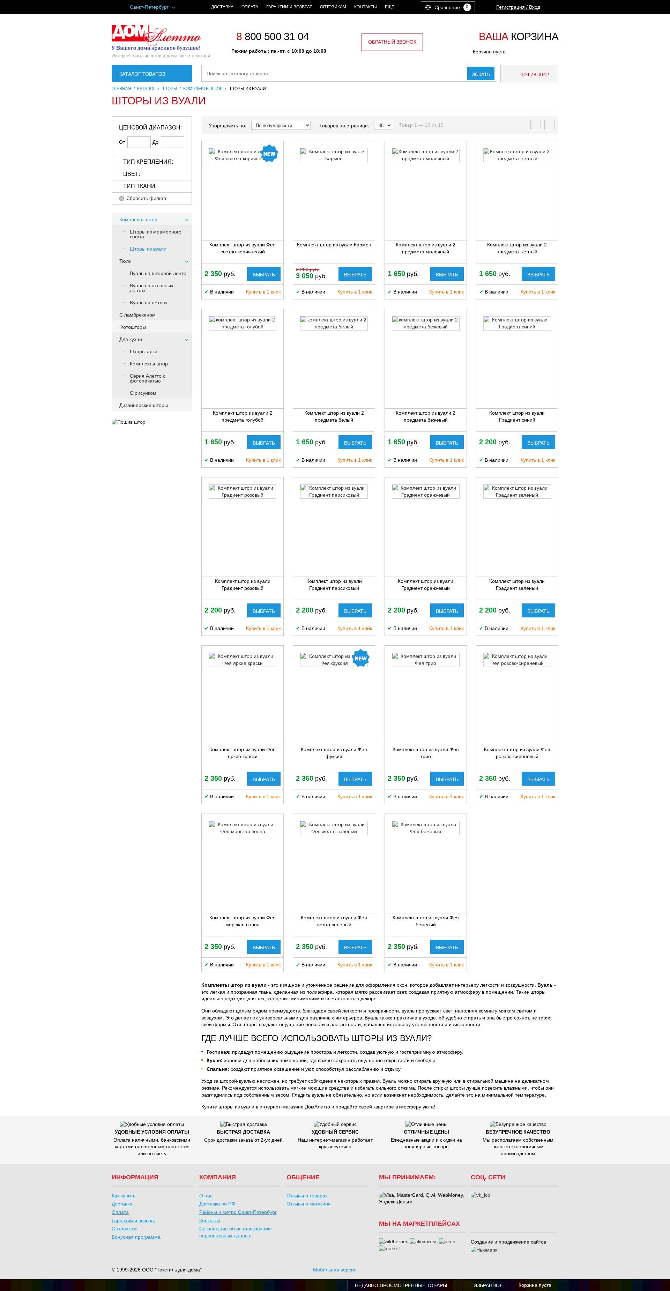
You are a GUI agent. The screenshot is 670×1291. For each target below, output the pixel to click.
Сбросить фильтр (146, 198)
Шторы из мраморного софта (155, 234)
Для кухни (130, 339)
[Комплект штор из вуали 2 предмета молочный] (426, 155)
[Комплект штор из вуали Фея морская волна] (242, 828)
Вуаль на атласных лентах (151, 288)
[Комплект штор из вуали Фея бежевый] (426, 828)
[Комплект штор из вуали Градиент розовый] (242, 491)
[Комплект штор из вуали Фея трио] (426, 660)
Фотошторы (132, 327)
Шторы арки (143, 351)
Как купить (123, 1196)
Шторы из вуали (148, 249)
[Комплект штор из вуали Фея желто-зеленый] (334, 828)
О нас (206, 1196)
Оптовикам (333, 7)
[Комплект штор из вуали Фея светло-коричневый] (242, 155)
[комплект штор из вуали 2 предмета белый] (334, 323)
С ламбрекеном (137, 315)
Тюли (125, 261)
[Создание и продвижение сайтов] (484, 1250)
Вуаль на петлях (149, 302)
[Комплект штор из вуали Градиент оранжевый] (426, 491)
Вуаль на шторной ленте (158, 273)
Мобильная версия (335, 1270)
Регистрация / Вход (518, 7)
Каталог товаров (142, 74)
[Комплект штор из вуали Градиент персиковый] (334, 491)
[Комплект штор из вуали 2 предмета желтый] (517, 155)
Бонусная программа (136, 1237)
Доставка (222, 7)
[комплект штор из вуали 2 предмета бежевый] (426, 323)
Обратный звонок (392, 42)
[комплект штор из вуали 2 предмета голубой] (242, 323)
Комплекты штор (138, 219)
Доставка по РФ (217, 1204)
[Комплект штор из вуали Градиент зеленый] (517, 491)
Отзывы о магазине (308, 1204)
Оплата (249, 7)
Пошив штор (534, 74)
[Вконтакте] (480, 1195)
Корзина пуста (489, 51)
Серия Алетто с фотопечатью (147, 378)
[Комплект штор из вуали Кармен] (334, 155)
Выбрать (264, 274)
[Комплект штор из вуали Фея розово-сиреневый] (517, 660)
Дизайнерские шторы (143, 405)
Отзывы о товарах (307, 1196)
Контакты (365, 7)
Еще (389, 7)
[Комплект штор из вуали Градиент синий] (517, 323)
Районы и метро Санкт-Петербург (238, 1212)
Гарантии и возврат (289, 7)
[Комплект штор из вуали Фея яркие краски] (242, 660)
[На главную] (156, 49)
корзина (518, 37)
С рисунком (143, 393)
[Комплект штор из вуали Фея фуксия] (334, 660)
